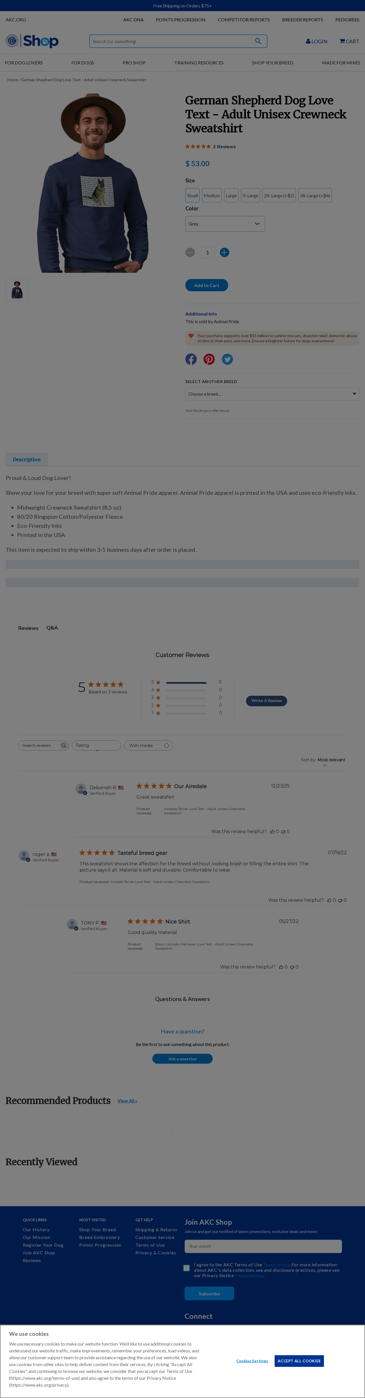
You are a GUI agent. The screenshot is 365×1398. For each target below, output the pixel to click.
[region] (182, 1361)
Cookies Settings (252, 1360)
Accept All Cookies (299, 1360)
